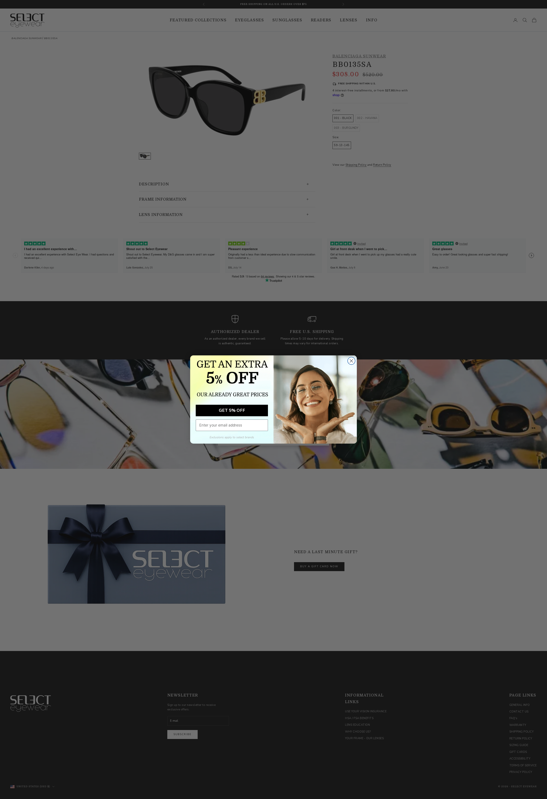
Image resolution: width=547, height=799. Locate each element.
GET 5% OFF (232, 410)
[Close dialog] (351, 361)
